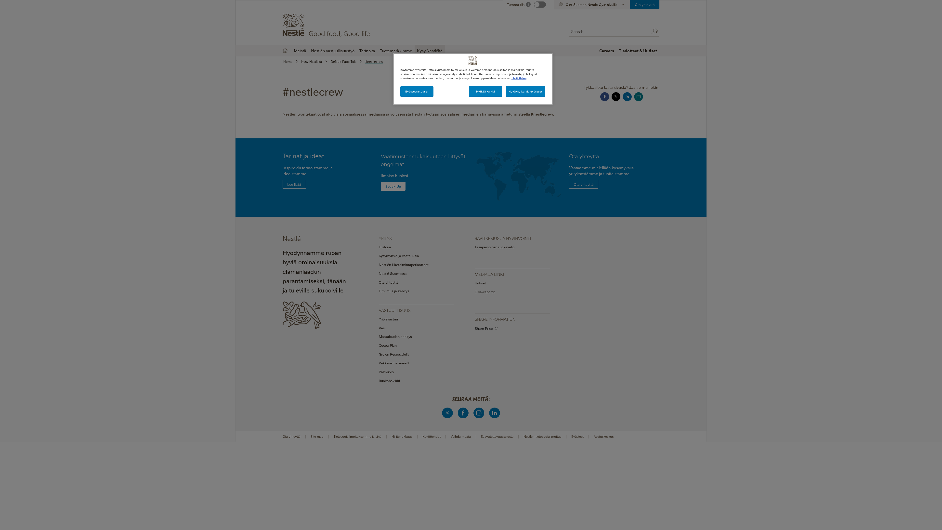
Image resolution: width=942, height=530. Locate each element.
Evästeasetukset (417, 91)
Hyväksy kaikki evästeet (525, 91)
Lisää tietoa (518, 78)
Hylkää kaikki (485, 91)
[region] (472, 79)
